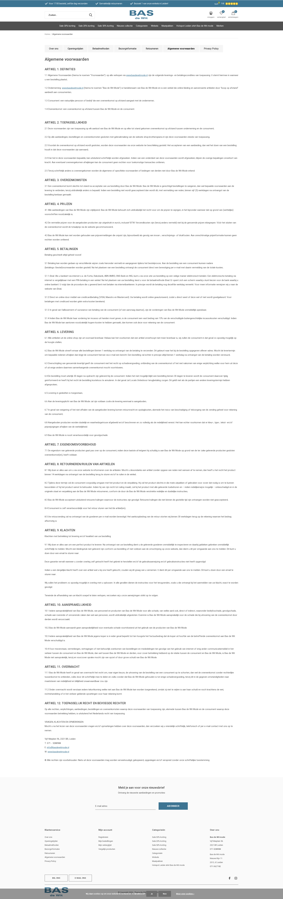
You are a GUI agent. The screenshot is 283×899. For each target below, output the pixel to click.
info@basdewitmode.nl (58, 747)
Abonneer (173, 806)
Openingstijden (75, 48)
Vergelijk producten (106, 849)
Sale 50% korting (106, 25)
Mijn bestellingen (105, 841)
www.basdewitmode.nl (137, 75)
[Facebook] (229, 878)
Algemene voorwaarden (181, 48)
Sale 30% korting (67, 25)
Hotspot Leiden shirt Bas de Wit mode (194, 25)
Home (47, 34)
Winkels (154, 25)
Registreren (103, 837)
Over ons (53, 48)
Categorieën (142, 25)
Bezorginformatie (127, 48)
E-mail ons (80, 878)
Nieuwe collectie (125, 25)
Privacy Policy (211, 48)
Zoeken (91, 15)
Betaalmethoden (100, 48)
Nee (165, 894)
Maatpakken (167, 25)
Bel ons (56, 878)
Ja (152, 894)
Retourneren (152, 48)
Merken (220, 25)
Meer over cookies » (185, 894)
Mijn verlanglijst (105, 845)
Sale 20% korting (86, 25)
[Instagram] (236, 878)
